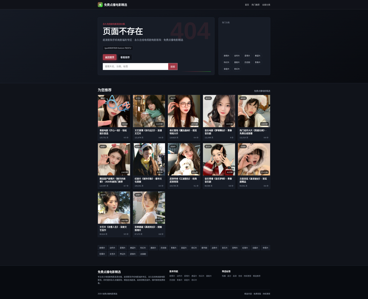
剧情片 (226, 56)
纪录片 (245, 248)
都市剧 (204, 248)
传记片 (122, 254)
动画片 (255, 248)
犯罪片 (102, 254)
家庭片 (226, 69)
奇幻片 (237, 69)
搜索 (172, 67)
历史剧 (247, 62)
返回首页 (109, 57)
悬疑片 (257, 56)
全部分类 (266, 5)
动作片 (237, 56)
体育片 (265, 248)
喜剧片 (237, 62)
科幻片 (226, 62)
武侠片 (133, 254)
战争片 (214, 248)
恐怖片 (235, 248)
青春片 (257, 62)
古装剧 (143, 254)
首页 (247, 5)
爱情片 (247, 56)
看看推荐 (125, 57)
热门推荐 (256, 5)
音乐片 (225, 248)
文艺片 (112, 254)
